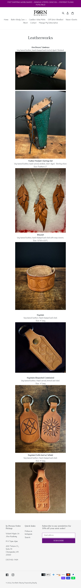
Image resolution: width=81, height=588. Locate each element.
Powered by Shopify (30, 583)
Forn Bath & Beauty (18, 583)
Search (27, 537)
